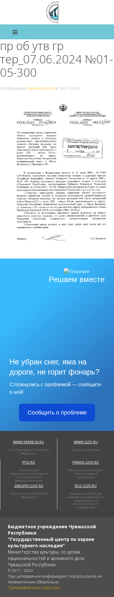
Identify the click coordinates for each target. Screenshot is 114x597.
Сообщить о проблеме (57, 412)
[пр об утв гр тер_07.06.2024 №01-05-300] (57, 178)
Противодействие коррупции (34, 587)
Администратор (41, 88)
